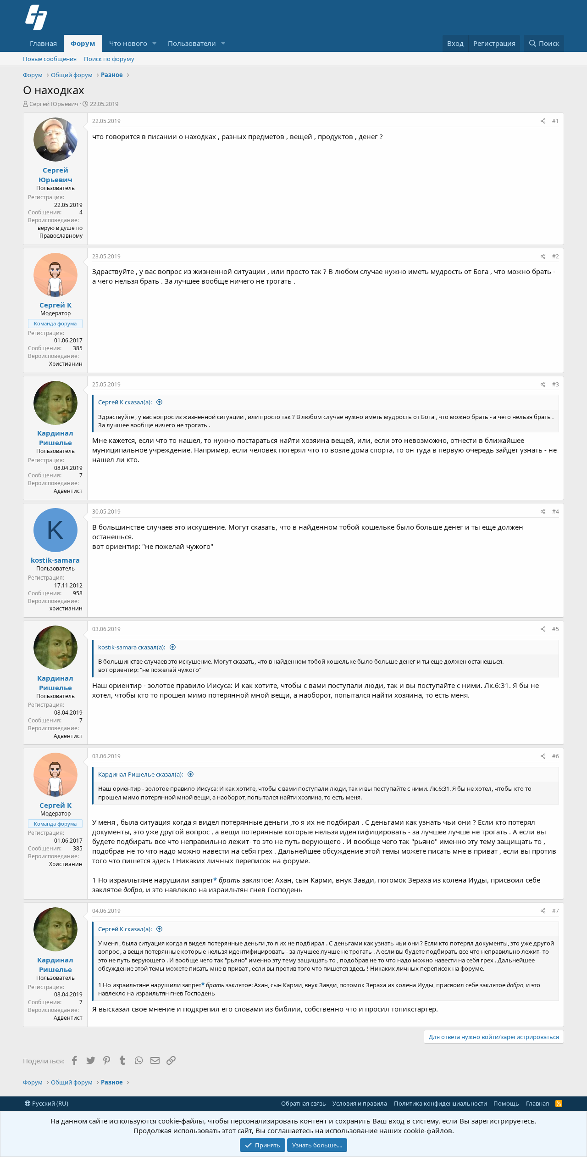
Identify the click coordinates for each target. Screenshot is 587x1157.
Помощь (506, 1103)
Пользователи (192, 43)
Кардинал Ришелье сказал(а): (141, 774)
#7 (555, 911)
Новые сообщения (50, 59)
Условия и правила (359, 1103)
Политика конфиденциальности (440, 1103)
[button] (154, 43)
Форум (83, 43)
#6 (555, 756)
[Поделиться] (543, 121)
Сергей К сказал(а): (125, 402)
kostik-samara (55, 560)
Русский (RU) (49, 1103)
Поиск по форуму (109, 59)
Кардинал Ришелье (55, 437)
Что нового (128, 43)
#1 (555, 121)
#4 (555, 511)
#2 (555, 256)
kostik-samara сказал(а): (132, 647)
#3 (555, 384)
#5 (555, 629)
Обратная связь (303, 1103)
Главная (43, 43)
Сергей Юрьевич (53, 104)
